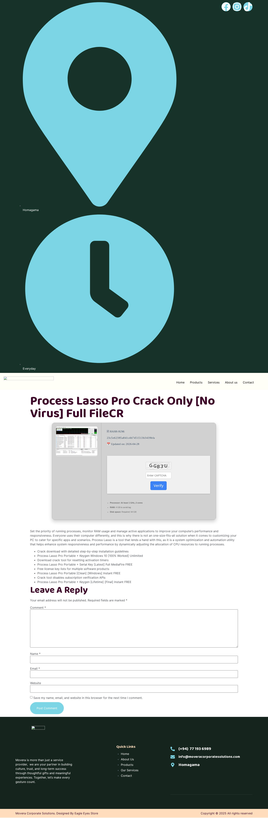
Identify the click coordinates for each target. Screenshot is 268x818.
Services (214, 382)
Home (180, 382)
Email (35, 668)
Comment (38, 607)
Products (196, 382)
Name (35, 653)
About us (231, 382)
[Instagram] (237, 6)
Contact (248, 382)
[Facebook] (226, 6)
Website (35, 683)
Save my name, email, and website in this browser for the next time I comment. (88, 697)
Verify (158, 485)
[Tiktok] (248, 6)
